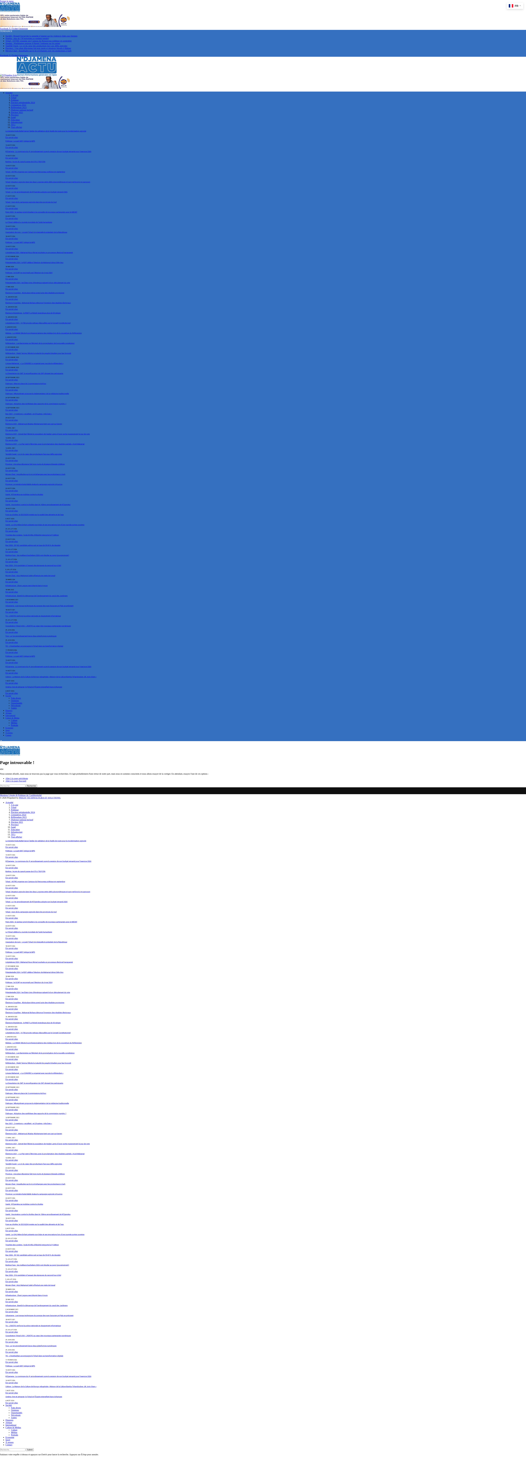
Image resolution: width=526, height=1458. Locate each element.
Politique (15, 97)
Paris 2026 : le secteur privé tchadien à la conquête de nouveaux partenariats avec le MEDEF (41, 210)
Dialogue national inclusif (22, 107)
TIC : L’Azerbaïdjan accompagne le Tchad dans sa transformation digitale (34, 644)
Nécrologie (16, 703)
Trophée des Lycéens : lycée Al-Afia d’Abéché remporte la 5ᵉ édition (32, 533)
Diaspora (8, 708)
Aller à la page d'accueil (15, 781)
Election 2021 (17, 110)
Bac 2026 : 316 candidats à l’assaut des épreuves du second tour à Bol (33, 563)
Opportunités (16, 700)
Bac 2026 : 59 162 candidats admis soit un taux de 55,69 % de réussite (32, 543)
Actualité (8, 90)
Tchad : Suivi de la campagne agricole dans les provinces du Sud (31, 200)
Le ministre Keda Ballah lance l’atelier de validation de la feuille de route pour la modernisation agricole (45, 129)
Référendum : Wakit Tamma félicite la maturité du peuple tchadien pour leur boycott (38, 351)
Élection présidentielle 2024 (23, 100)
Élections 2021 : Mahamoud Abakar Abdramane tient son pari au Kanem (33, 421)
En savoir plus (11, 135)
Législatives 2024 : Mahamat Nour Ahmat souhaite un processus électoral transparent (39, 250)
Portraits (14, 723)
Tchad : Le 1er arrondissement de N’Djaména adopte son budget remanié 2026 (36, 189)
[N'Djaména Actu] (28, 73)
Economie (9, 725)
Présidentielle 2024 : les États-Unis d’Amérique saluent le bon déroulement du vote (37, 280)
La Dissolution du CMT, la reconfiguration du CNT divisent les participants (34, 371)
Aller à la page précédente (16, 778)
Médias (14, 720)
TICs (13, 122)
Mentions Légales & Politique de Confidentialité (21, 795)
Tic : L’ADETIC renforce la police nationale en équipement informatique (33, 613)
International (10, 713)
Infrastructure (16, 120)
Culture (14, 718)
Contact (8, 733)
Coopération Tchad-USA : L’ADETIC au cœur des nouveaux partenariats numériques (38, 623)
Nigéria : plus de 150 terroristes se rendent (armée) (27, 36)
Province (15, 112)
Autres (14, 705)
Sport (7, 728)
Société (8, 693)
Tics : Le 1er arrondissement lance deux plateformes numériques (30, 634)
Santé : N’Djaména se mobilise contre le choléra (24, 492)
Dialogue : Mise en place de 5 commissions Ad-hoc (25, 381)
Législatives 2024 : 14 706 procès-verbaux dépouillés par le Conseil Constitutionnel (38, 321)
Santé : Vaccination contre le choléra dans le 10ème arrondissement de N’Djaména (37, 502)
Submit (30, 1450)
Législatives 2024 (18, 102)
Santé (13, 115)
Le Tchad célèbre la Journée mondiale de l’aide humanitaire (28, 220)
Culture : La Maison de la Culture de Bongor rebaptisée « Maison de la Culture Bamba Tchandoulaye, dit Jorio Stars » (50, 674)
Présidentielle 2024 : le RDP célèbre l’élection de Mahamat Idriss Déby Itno (34, 260)
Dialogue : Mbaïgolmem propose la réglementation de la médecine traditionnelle (37, 391)
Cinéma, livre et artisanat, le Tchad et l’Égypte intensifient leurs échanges (33, 684)
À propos (9, 730)
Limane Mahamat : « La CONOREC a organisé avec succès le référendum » (34, 361)
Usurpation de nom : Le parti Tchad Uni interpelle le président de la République (36, 230)
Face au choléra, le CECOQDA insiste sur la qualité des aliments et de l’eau (34, 512)
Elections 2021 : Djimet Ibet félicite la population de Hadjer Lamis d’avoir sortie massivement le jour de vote (47, 432)
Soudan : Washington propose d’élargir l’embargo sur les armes (32, 41)
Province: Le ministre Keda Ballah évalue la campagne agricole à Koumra (33, 482)
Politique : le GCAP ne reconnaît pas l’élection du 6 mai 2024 (28, 270)
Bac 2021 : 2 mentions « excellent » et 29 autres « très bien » (28, 411)
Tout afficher (16, 125)
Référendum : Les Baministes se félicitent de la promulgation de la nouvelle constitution (40, 341)
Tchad (13, 95)
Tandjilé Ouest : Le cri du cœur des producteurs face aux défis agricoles (36, 43)
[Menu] (1, 745)
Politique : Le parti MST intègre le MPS (20, 139)
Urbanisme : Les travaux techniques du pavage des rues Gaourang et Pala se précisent (39, 603)
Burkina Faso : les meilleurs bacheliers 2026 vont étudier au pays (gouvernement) (37, 553)
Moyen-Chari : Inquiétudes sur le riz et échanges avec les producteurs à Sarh (38, 48)
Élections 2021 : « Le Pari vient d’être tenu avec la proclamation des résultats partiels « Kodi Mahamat (45, 442)
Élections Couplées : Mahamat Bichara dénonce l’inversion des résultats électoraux (38, 300)
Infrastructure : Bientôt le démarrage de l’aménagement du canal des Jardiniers (36, 593)
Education (15, 117)
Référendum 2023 (19, 105)
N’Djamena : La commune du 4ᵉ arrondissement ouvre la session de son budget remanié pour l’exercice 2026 (48, 149)
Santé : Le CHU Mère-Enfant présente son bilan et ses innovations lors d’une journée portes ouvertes (44, 522)
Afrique (8, 711)
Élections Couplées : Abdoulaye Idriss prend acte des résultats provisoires (34, 290)
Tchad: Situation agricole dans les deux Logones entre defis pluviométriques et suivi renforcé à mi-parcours (47, 179)
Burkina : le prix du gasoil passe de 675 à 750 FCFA (25, 159)
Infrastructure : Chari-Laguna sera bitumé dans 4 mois (26, 583)
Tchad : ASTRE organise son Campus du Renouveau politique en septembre (38, 38)
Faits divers (16, 696)
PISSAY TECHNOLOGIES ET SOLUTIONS (39, 798)
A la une (14, 93)
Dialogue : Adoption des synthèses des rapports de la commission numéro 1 (35, 401)
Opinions (15, 698)
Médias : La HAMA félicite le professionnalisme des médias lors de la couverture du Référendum (43, 331)
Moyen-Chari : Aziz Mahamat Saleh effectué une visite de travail (30, 573)
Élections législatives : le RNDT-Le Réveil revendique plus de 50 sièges (33, 311)
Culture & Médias (12, 716)
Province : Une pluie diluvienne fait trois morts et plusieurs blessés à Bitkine (38, 46)
